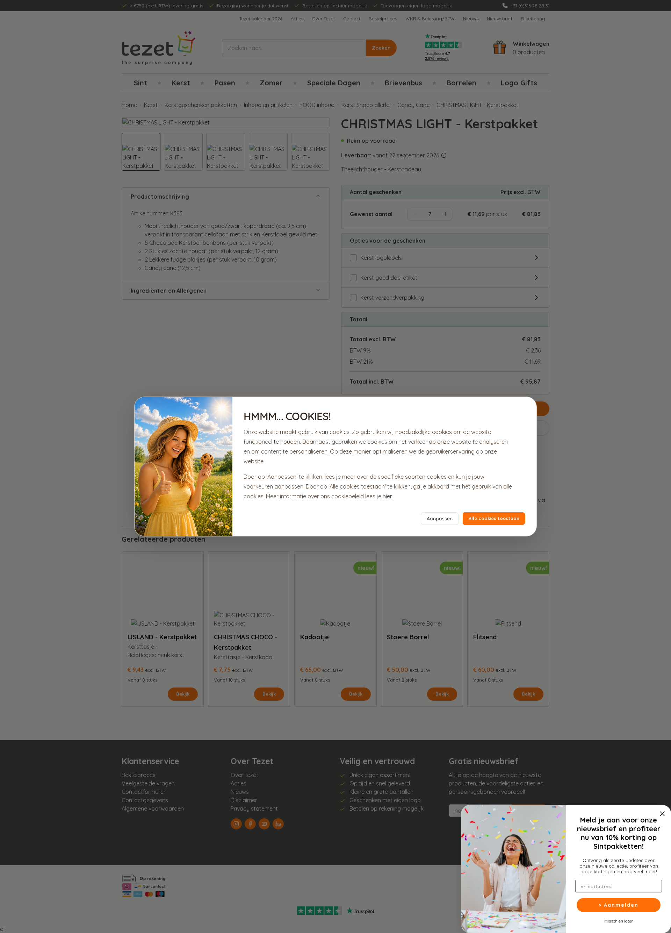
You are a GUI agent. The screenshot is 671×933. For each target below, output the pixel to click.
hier (387, 496)
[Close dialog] (662, 814)
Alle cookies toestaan (494, 518)
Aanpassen (440, 518)
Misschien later (618, 921)
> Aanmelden (618, 905)
